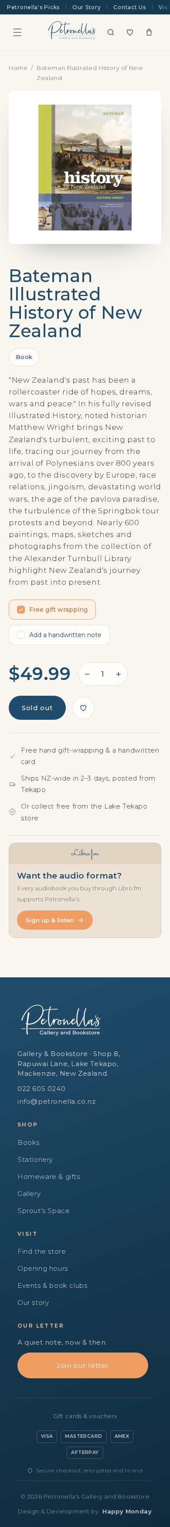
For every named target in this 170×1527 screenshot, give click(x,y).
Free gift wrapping (58, 610)
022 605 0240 (41, 1088)
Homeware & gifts (48, 1176)
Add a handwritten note (65, 635)
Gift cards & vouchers (85, 1415)
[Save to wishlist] (83, 708)
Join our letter (83, 1365)
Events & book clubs (52, 1285)
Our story (33, 1302)
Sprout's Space (43, 1210)
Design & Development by (85, 1511)
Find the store (41, 1251)
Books (28, 1142)
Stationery (35, 1159)
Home (18, 67)
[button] (17, 32)
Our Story (86, 7)
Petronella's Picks (33, 7)
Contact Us (129, 7)
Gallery (29, 1193)
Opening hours (42, 1268)
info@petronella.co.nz (56, 1101)
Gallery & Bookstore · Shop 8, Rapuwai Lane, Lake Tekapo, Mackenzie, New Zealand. (68, 1063)
